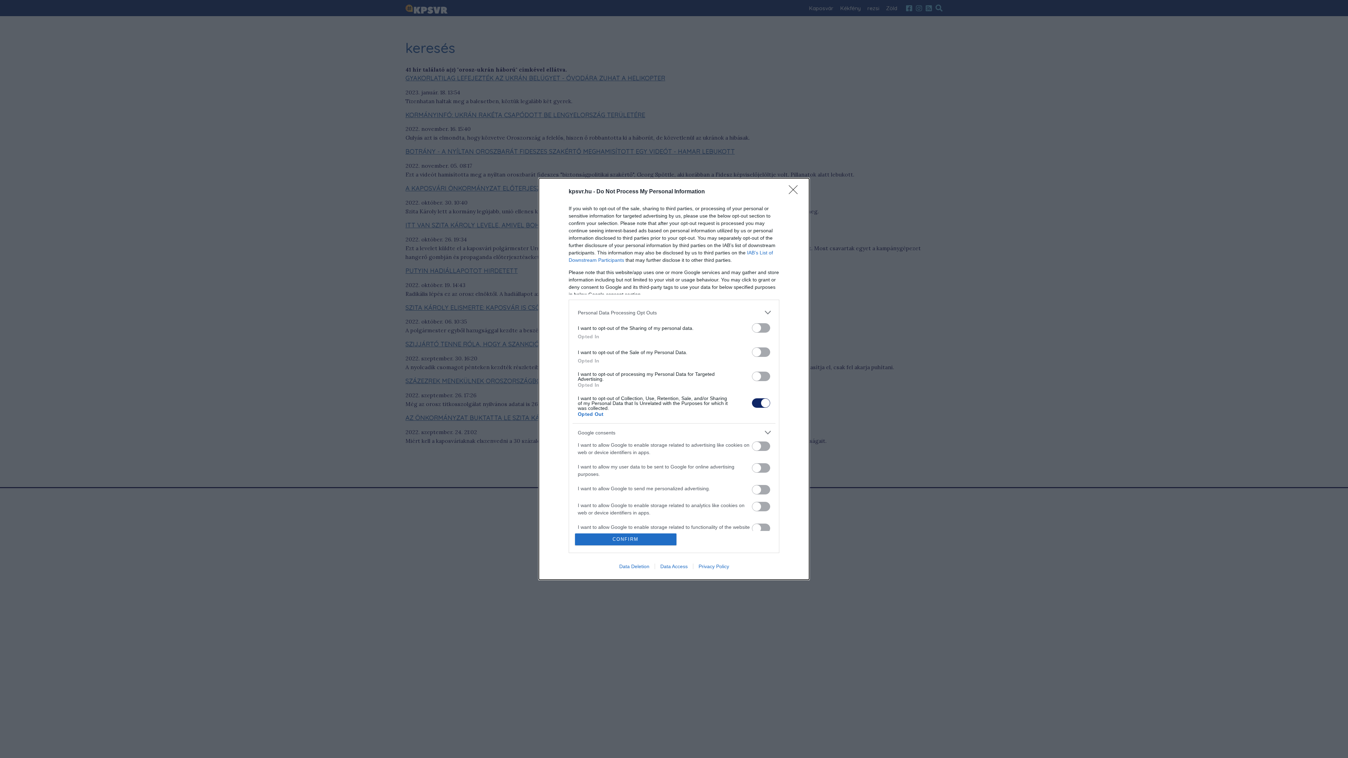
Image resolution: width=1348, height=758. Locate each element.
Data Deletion (634, 566)
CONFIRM (626, 539)
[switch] (761, 328)
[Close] (795, 192)
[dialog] (674, 379)
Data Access (674, 566)
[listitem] (674, 312)
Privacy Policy (714, 566)
